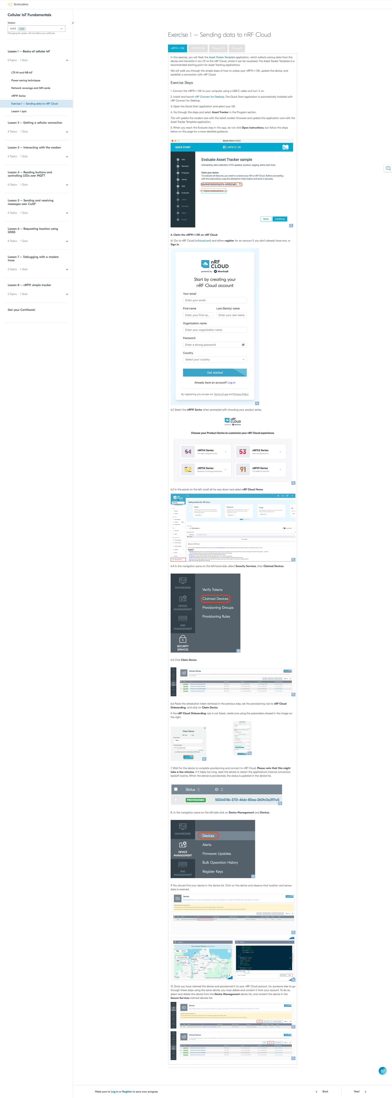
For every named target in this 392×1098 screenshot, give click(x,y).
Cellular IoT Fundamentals (29, 15)
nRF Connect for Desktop (209, 96)
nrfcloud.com (202, 240)
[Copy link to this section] (274, 35)
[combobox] (36, 28)
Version (11, 22)
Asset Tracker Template (222, 57)
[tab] (177, 48)
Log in (114, 1091)
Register (127, 1091)
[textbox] (36, 28)
